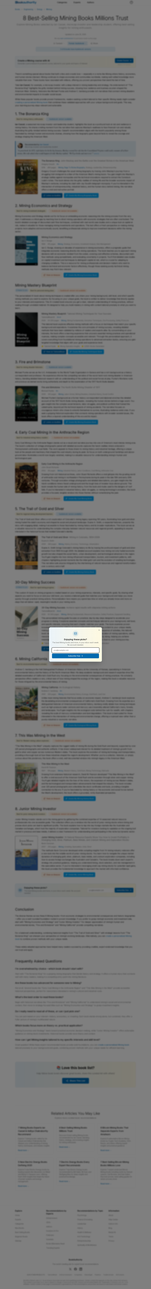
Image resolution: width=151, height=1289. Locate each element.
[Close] (99, 630)
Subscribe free (74, 656)
